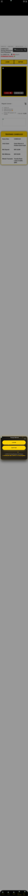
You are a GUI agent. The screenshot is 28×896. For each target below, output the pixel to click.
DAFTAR (14, 447)
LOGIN (14, 442)
